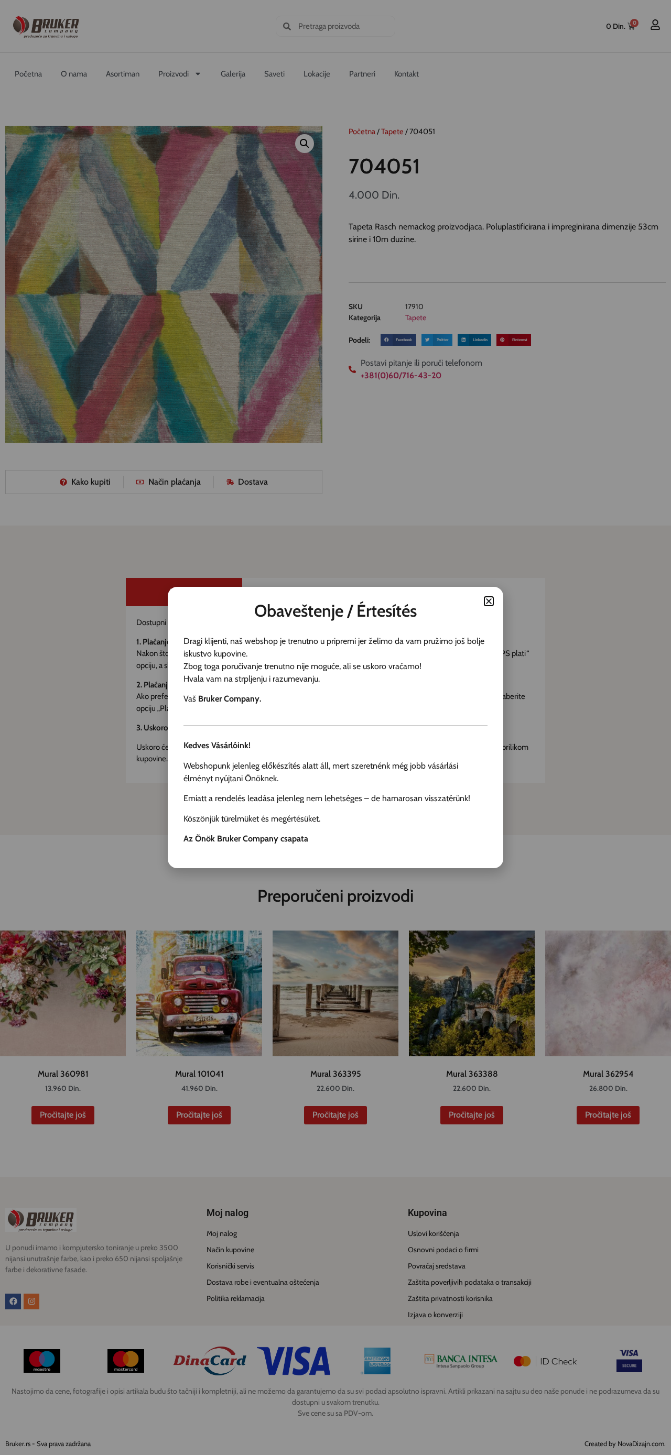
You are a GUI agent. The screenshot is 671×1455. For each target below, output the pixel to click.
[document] (335, 727)
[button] (489, 601)
